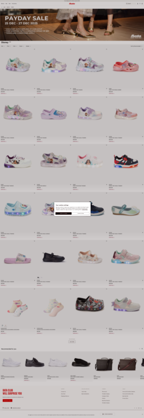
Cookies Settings (81, 213)
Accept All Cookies (63, 213)
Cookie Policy (85, 209)
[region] (72, 209)
